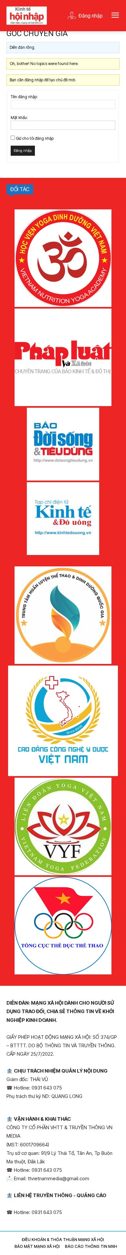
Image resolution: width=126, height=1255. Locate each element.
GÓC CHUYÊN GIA (37, 33)
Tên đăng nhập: (24, 96)
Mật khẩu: (19, 117)
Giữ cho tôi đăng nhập (35, 138)
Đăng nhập (23, 150)
